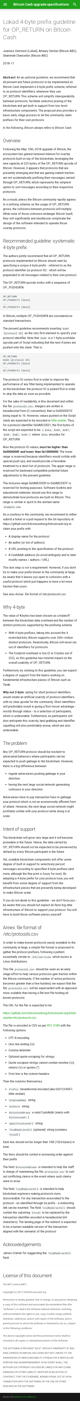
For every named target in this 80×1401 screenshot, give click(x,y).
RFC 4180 (53, 1025)
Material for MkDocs (25, 1396)
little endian (58, 420)
